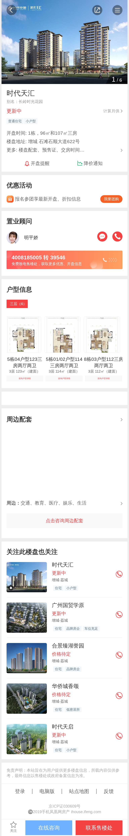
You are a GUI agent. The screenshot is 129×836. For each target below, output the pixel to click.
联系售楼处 (99, 828)
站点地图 (79, 791)
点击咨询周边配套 (64, 520)
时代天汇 (62, 565)
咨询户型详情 (25, 378)
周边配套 (19, 419)
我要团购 (111, 199)
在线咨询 (49, 828)
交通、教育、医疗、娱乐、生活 (47, 503)
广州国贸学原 (68, 605)
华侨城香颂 (65, 686)
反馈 (109, 791)
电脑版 (47, 791)
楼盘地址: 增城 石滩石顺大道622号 (43, 141)
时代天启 (62, 727)
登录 (20, 791)
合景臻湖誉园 (68, 646)
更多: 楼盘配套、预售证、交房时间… (45, 149)
